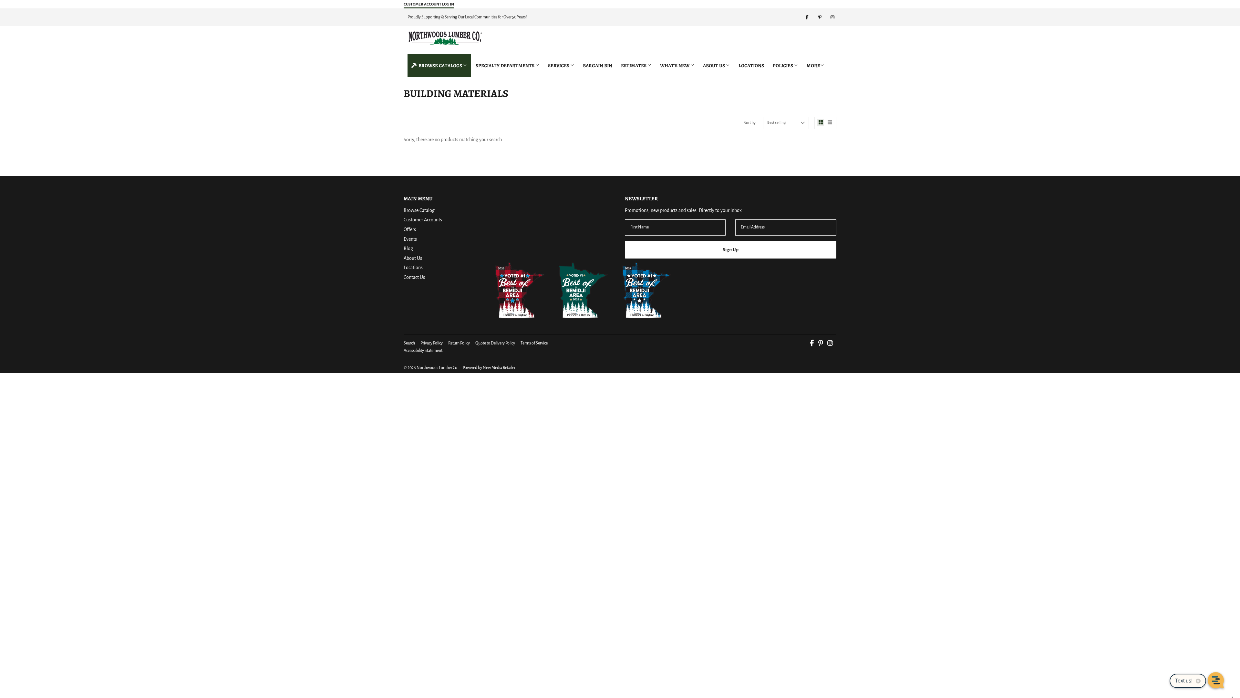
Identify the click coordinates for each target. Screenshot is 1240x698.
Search (409, 343)
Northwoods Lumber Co (437, 367)
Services (559, 65)
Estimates (634, 65)
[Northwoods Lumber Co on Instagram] (830, 343)
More (813, 65)
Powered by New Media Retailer (489, 367)
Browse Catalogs (440, 65)
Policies (783, 65)
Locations (751, 65)
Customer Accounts (423, 219)
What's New (675, 65)
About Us (714, 65)
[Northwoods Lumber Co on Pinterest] (820, 343)
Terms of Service (534, 343)
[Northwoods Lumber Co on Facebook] (812, 343)
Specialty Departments (505, 65)
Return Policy (459, 343)
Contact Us (414, 277)
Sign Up (731, 249)
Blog (408, 248)
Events (410, 239)
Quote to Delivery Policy (495, 343)
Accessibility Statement (423, 350)
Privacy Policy (431, 343)
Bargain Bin (597, 65)
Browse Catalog (419, 210)
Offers (410, 229)
